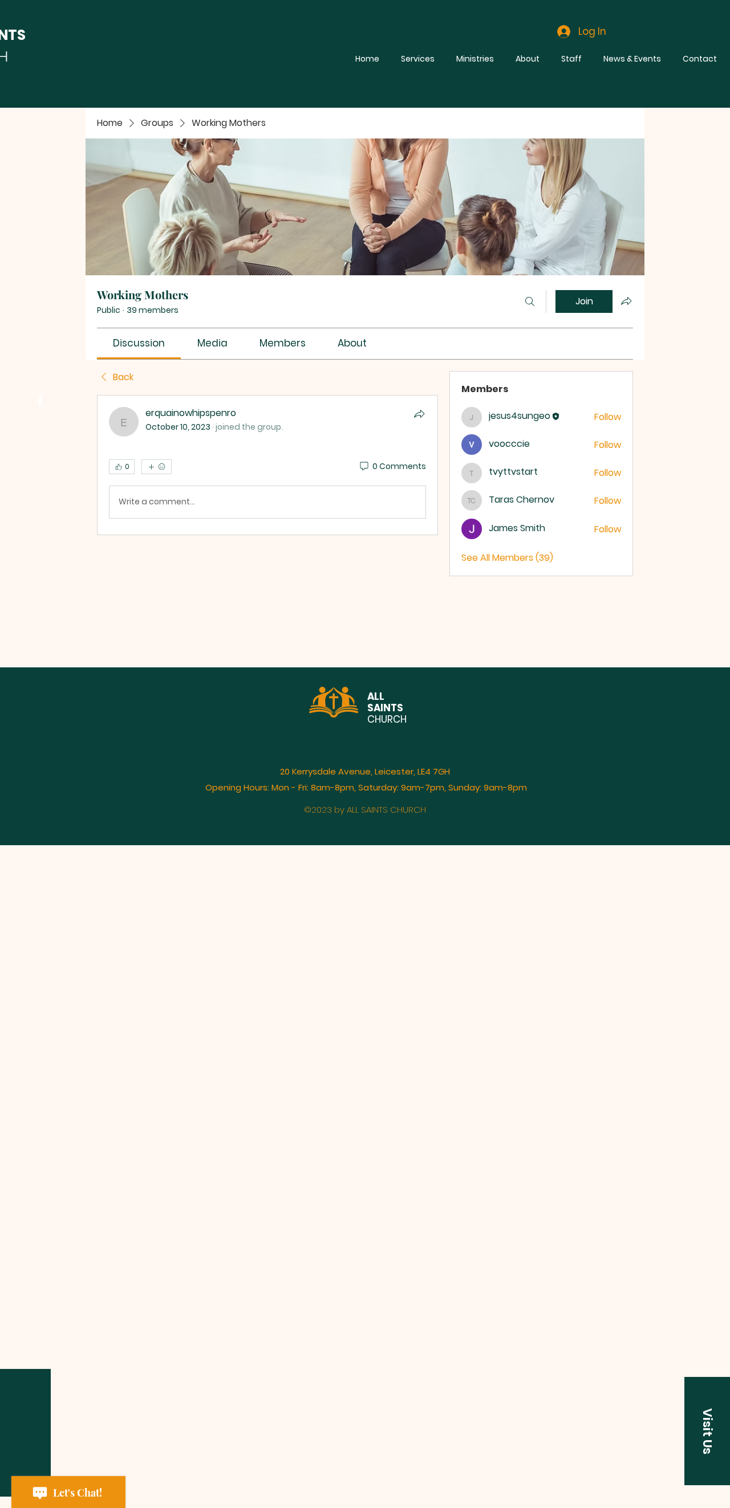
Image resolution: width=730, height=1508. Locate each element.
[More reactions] (156, 466)
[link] (139, 343)
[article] (267, 465)
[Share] (419, 414)
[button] (707, 1431)
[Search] (530, 301)
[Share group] (626, 301)
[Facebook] (40, 401)
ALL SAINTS (385, 702)
